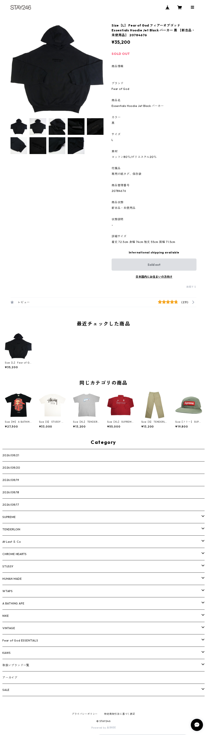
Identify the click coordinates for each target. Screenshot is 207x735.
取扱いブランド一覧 (15, 665)
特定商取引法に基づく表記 (119, 713)
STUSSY (8, 566)
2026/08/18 (10, 492)
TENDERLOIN (11, 529)
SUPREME (9, 517)
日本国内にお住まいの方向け (154, 277)
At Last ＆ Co (11, 542)
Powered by (99, 727)
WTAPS (7, 591)
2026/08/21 (10, 455)
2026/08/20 (11, 467)
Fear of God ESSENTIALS (20, 640)
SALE (6, 690)
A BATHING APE (13, 603)
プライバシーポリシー (85, 713)
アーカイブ (9, 677)
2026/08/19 (10, 480)
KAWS (6, 653)
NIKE (5, 616)
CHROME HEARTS (14, 554)
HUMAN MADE (12, 579)
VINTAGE (8, 628)
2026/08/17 (10, 504)
